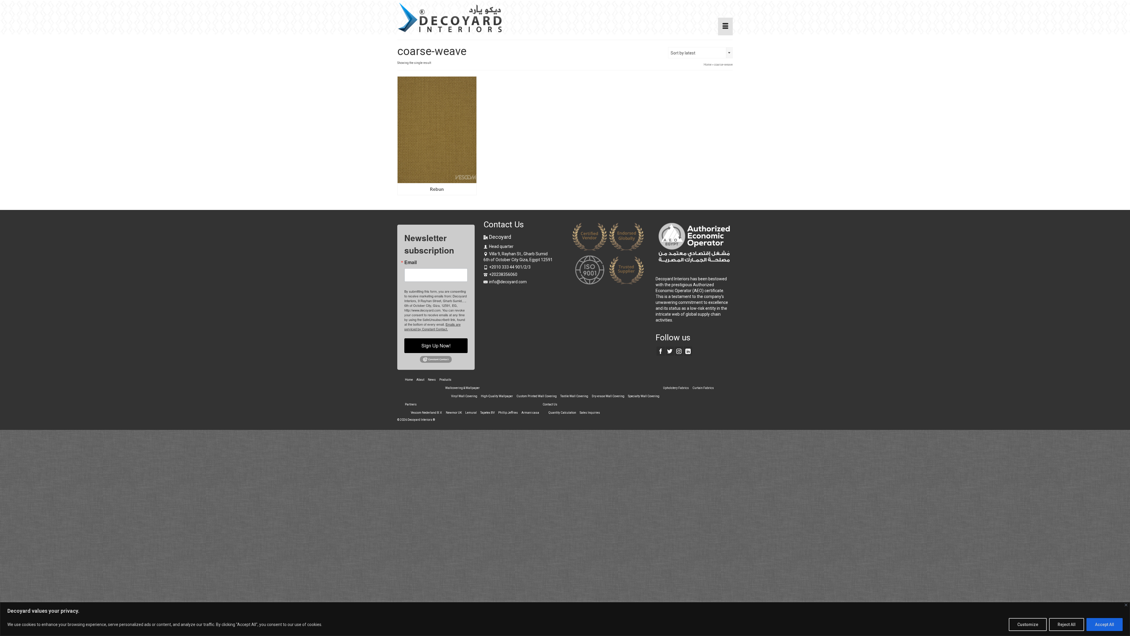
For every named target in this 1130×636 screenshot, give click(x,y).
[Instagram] (679, 351)
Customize (1027, 624)
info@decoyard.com (508, 281)
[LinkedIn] (688, 351)
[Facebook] (661, 351)
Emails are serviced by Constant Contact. (432, 326)
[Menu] (725, 26)
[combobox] (700, 52)
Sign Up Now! (436, 345)
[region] (565, 619)
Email (410, 262)
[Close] (1126, 605)
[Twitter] (670, 351)
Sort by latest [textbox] (683, 53)
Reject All (1067, 624)
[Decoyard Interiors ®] (450, 17)
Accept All (1104, 624)
